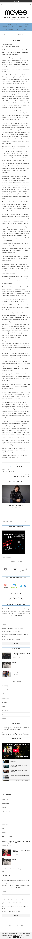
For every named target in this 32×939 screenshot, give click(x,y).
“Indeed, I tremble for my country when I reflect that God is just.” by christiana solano (16, 842)
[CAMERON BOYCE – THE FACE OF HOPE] (6, 853)
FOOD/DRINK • (19, 27)
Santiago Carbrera (16, 505)
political (4, 694)
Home (3, 34)
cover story (5, 686)
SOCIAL (26, 27)
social (3, 706)
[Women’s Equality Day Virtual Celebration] (6, 656)
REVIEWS (23, 29)
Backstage (15, 672)
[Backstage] (6, 674)
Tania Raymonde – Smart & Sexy (11, 869)
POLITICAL (26, 25)
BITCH (17, 29)
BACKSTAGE (10, 29)
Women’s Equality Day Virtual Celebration (21, 654)
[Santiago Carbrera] (16, 494)
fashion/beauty (6, 698)
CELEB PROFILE (17, 25)
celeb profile (11, 34)
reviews (4, 718)
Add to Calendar (6, 557)
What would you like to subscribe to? (12, 628)
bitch (3, 714)
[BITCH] (6, 665)
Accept (15, 937)
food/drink (5, 702)
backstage (5, 710)
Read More (22, 937)
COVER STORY (6, 25)
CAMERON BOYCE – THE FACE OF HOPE (21, 851)
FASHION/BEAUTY (8, 27)
